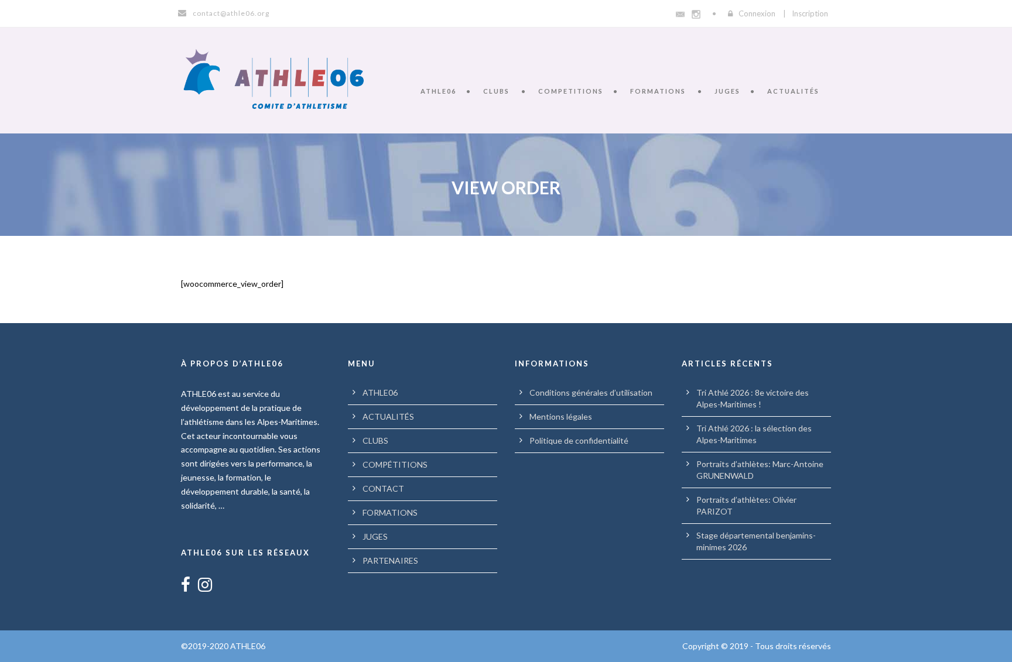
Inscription (810, 13)
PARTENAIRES (390, 560)
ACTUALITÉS (793, 91)
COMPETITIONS (570, 91)
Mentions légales (560, 416)
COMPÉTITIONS (395, 464)
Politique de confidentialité (578, 440)
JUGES (727, 91)
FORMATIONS (658, 91)
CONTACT (383, 488)
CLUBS (496, 91)
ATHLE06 (438, 91)
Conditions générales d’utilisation (590, 392)
